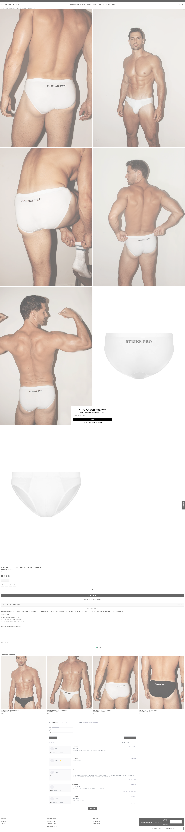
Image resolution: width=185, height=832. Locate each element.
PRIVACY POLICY (99, 422)
